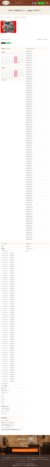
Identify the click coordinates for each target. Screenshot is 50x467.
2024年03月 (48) (29, 117)
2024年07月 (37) (29, 108)
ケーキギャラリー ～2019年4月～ (8, 264)
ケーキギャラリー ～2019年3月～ (8, 266)
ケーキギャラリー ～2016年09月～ (8, 332)
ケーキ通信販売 (4, 385)
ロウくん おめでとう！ (6, 420)
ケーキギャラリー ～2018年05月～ (8, 288)
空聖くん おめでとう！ (6, 39)
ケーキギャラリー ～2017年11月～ (8, 301)
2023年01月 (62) (29, 149)
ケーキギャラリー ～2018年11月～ (8, 275)
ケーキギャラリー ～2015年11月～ (8, 354)
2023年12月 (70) (29, 124)
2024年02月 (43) (29, 120)
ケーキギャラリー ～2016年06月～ (8, 339)
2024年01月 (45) (29, 122)
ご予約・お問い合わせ (5, 408)
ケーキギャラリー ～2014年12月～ (8, 378)
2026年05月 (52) (29, 58)
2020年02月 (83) (29, 230)
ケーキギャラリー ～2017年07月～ (8, 310)
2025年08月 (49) (29, 78)
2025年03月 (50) (29, 90)
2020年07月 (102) (29, 218)
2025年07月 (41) (29, 81)
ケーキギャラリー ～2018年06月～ (8, 286)
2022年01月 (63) (29, 177)
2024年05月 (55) (29, 113)
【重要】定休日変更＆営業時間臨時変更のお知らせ (11, 429)
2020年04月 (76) (29, 225)
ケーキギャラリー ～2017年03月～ (8, 319)
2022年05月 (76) (29, 168)
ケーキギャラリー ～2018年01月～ (8, 297)
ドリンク (3, 404)
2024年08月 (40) (29, 106)
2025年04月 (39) (29, 87)
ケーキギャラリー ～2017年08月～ (8, 308)
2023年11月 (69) (29, 126)
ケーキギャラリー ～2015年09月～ (8, 359)
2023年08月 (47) (29, 133)
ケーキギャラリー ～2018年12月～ (8, 273)
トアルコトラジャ (4, 392)
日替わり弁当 (3, 388)
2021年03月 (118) (29, 200)
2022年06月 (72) (29, 165)
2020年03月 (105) (29, 227)
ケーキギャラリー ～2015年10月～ (8, 356)
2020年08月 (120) (29, 216)
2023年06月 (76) (29, 138)
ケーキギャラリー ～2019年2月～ (8, 268)
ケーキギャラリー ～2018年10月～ (8, 277)
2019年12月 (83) (29, 234)
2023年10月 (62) (29, 129)
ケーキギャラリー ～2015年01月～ (8, 376)
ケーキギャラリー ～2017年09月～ (8, 306)
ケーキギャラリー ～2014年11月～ (8, 381)
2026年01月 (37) (29, 67)
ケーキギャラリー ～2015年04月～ (8, 370)
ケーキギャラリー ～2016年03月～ (8, 345)
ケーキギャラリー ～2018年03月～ (8, 292)
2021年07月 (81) (29, 191)
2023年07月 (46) (29, 136)
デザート (3, 401)
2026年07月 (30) (29, 53)
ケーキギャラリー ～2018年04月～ (8, 290)
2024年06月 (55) (29, 110)
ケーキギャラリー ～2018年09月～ (8, 279)
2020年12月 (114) (29, 207)
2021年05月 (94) (29, 195)
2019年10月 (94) (29, 239)
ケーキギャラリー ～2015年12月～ (8, 352)
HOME (2, 17)
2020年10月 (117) (29, 211)
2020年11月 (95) (29, 209)
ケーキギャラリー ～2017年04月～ (8, 317)
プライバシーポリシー (5, 411)
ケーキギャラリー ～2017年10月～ (8, 303)
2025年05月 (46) (29, 85)
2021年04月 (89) (29, 198)
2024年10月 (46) (29, 101)
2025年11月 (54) (29, 71)
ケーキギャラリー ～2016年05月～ (8, 341)
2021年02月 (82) (29, 202)
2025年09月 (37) (29, 76)
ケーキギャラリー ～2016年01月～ (8, 350)
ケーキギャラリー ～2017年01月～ (8, 323)
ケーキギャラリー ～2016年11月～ (8, 328)
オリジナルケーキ (4, 383)
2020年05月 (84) (29, 223)
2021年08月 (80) (29, 188)
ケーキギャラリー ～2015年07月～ (8, 363)
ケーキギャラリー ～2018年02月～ (8, 295)
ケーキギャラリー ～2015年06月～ (8, 365)
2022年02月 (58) (29, 175)
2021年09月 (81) (29, 186)
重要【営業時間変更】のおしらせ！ (8, 425)
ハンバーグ (3, 399)
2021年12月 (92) (29, 179)
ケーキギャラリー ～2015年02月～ (8, 374)
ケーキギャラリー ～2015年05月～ (8, 367)
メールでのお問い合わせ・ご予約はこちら (25, 450)
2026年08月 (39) (29, 51)
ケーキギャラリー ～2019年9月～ (8, 253)
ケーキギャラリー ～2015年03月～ (8, 372)
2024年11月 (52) (29, 99)
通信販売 (29, 457)
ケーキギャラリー (8, 17)
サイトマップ (3, 413)
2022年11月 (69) (29, 154)
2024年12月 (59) (29, 97)
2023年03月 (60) (29, 145)
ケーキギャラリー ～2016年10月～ (8, 330)
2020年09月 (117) (29, 214)
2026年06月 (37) (29, 55)
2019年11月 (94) (29, 237)
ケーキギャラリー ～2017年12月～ (8, 299)
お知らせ (28, 246)
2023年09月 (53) (29, 131)
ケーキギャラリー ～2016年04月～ (8, 343)
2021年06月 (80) (29, 193)
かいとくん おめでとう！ (6, 427)
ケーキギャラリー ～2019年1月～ (8, 270)
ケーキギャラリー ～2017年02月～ (8, 321)
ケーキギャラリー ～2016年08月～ (8, 334)
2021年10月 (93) (29, 184)
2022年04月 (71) (29, 170)
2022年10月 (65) (29, 156)
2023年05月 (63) (29, 140)
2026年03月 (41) (29, 62)
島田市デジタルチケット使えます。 (8, 422)
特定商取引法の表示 (5, 406)
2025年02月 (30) (29, 92)
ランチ (10, 459)
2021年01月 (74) (29, 204)
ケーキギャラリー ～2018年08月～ (8, 281)
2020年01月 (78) (29, 232)
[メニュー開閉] (47, 2)
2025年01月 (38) (29, 94)
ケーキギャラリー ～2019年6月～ (8, 259)
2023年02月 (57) (29, 147)
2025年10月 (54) (29, 74)
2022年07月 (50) (29, 163)
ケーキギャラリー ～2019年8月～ (8, 255)
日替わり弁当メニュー (5, 390)
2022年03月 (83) (29, 172)
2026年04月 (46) (29, 60)
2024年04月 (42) (29, 115)
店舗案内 (3, 248)
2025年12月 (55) (29, 69)
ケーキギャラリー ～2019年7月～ (8, 257)
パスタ (2, 397)
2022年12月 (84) (29, 152)
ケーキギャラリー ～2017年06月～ (8, 312)
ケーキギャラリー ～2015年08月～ (8, 361)
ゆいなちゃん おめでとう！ (42, 39)
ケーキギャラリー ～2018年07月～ (8, 284)
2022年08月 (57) (29, 161)
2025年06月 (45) (29, 83)
